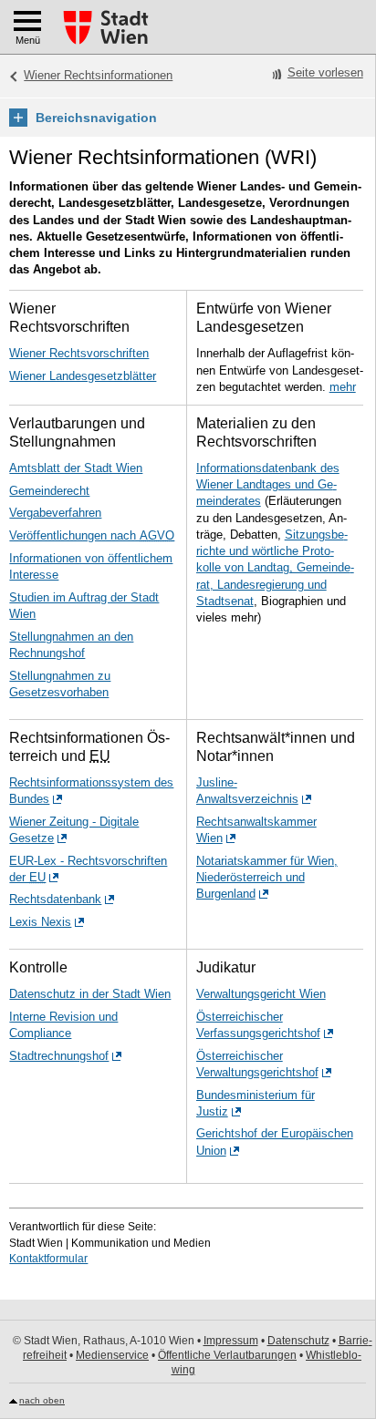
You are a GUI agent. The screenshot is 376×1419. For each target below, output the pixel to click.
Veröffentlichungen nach (91, 535)
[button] (187, 117)
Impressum (231, 1340)
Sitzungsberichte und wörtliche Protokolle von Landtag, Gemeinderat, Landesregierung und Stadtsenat (275, 568)
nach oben (42, 1400)
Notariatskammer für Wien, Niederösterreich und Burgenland (267, 877)
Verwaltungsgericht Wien (261, 994)
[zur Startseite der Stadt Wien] (105, 27)
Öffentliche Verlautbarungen (227, 1355)
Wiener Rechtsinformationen (98, 75)
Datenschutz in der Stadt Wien (90, 994)
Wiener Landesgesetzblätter (82, 376)
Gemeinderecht (49, 491)
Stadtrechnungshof (59, 1056)
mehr (342, 387)
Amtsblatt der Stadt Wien (75, 468)
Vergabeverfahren (55, 512)
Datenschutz (298, 1340)
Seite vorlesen (324, 72)
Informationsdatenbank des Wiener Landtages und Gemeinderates (267, 484)
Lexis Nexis (40, 922)
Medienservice (112, 1355)
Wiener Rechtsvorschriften (79, 353)
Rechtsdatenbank (55, 899)
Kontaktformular (48, 1258)
